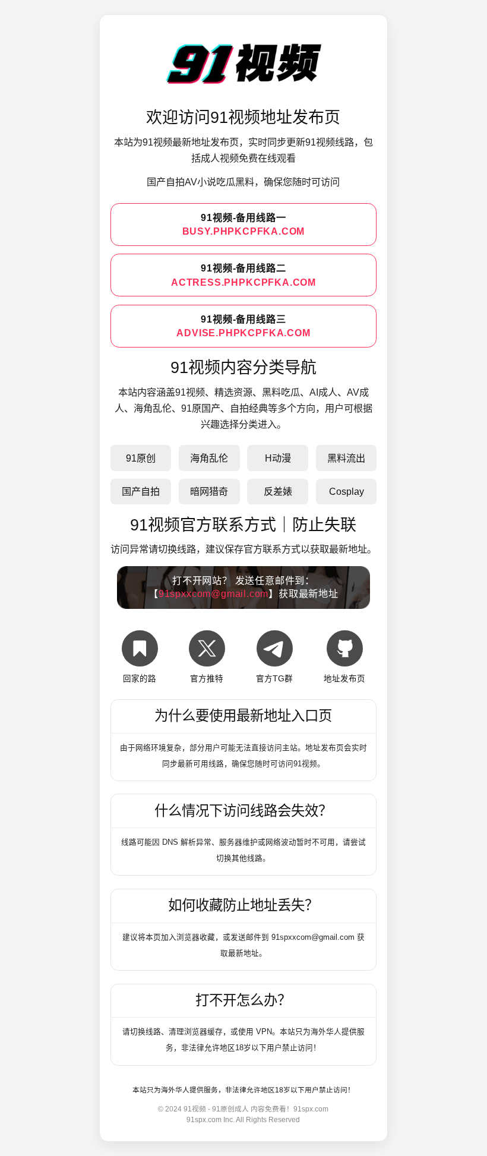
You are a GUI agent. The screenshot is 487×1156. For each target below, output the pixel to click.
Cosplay (346, 491)
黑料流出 (346, 458)
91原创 (141, 458)
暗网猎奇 (209, 491)
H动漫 (278, 458)
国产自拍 (141, 491)
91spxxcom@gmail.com (213, 593)
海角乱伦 (209, 458)
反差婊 (278, 491)
